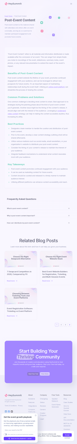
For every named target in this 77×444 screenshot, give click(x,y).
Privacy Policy (56, 436)
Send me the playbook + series (21, 438)
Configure (67, 437)
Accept (67, 435)
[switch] (5, 434)
